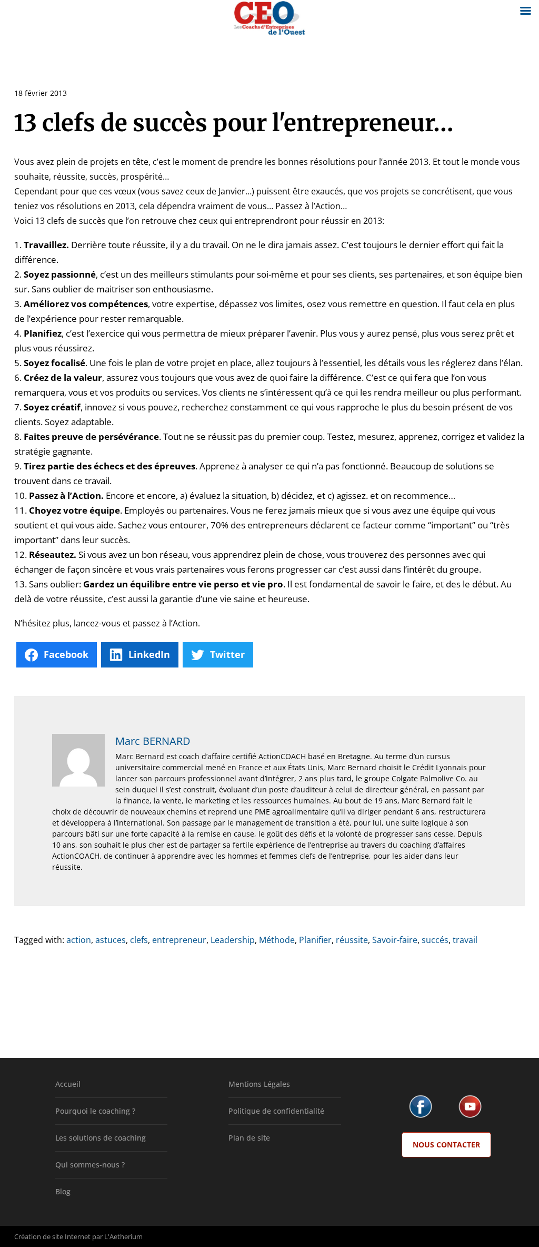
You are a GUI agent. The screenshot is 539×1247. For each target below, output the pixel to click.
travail (465, 940)
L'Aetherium (123, 1236)
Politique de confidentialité (276, 1111)
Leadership (233, 940)
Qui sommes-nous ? (90, 1165)
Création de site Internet (52, 1236)
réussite (352, 940)
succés (435, 940)
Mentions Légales (259, 1084)
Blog (63, 1191)
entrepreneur (179, 940)
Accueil (68, 1084)
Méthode (277, 940)
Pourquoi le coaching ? (95, 1111)
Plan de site (249, 1138)
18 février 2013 (40, 93)
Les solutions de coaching (100, 1138)
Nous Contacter (446, 1145)
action (78, 940)
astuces (110, 940)
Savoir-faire (394, 940)
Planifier (315, 940)
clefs (139, 940)
